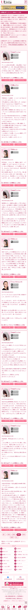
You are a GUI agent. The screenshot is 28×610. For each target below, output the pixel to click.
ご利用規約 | (19, 596)
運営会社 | (20, 598)
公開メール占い (6, 560)
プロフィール (20, 80)
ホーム (4, 548)
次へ (16, 537)
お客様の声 (5, 557)
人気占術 (5, 563)
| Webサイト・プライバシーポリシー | (14, 601)
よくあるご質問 (6, 566)
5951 (9, 534)
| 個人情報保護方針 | (10, 596)
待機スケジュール (7, 554)
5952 (13, 534)
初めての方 (5, 551)
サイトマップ (6, 572)
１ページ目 (21, 35)
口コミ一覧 (7, 80)
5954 (23, 534)
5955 (12, 537)
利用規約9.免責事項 (17, 44)
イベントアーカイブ (7, 569)
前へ (4, 534)
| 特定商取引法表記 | (11, 598)
